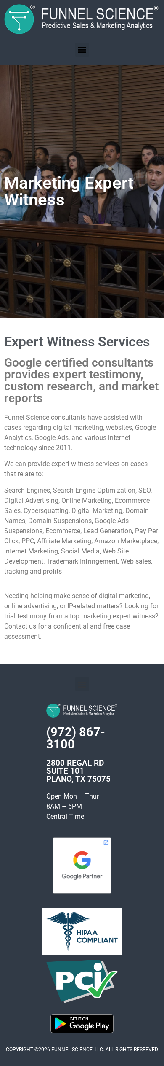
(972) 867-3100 (75, 738)
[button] (82, 50)
